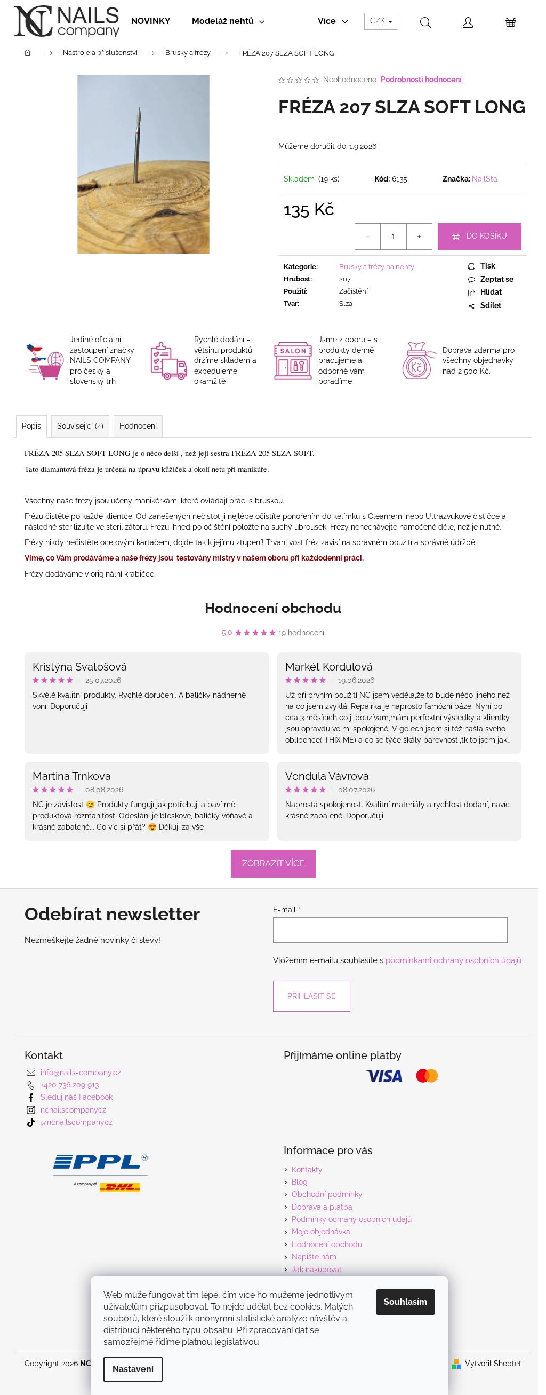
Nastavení (133, 1369)
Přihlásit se (311, 996)
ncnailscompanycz (73, 1110)
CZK (378, 21)
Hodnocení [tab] (138, 426)
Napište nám (314, 1256)
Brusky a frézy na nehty (376, 267)
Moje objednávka (321, 1231)
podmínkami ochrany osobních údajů (453, 960)
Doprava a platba (322, 1207)
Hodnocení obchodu (273, 608)
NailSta (484, 179)
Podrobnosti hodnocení (421, 79)
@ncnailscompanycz (77, 1122)
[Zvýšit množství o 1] (419, 236)
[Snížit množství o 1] (368, 236)
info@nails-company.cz (81, 1072)
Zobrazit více (273, 863)
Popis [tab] (31, 426)
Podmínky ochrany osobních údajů (352, 1219)
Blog (300, 1182)
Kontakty (307, 1169)
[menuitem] (151, 21)
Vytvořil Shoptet (493, 1363)
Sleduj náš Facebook (77, 1097)
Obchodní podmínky (327, 1194)
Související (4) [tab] (80, 426)
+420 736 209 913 (70, 1085)
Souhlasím (405, 1302)
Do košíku (487, 236)
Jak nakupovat (317, 1269)
